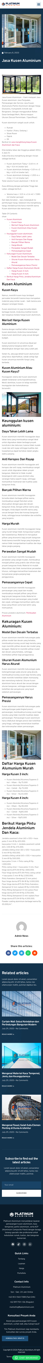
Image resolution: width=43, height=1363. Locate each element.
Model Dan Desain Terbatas (23, 257)
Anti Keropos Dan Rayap (21, 239)
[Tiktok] (18, 1244)
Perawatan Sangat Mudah (22, 248)
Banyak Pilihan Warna (20, 242)
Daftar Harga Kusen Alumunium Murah (23, 268)
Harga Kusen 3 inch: (20, 271)
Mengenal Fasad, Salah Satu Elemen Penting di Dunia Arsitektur (21, 1127)
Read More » (8, 1034)
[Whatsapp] (30, 1244)
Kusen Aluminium (14, 219)
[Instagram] (24, 1244)
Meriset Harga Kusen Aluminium (25, 225)
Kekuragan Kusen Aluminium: (19, 254)
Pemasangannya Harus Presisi (24, 265)
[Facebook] (13, 1244)
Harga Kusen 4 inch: (20, 274)
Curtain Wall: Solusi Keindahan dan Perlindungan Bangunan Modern (20, 1023)
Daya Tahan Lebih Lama (21, 237)
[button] (38, 4)
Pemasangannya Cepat (21, 251)
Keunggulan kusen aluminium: (20, 234)
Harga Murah (16, 245)
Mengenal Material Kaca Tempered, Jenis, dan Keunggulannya (21, 1075)
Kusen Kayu (16, 222)
